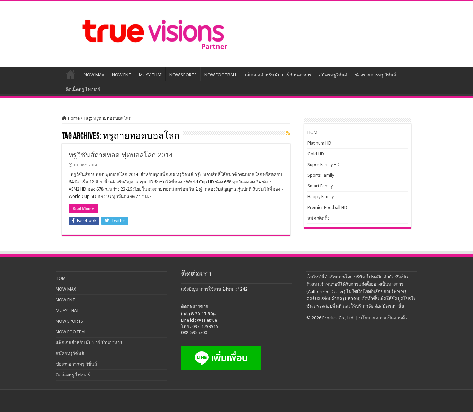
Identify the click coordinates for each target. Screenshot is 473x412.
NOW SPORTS (183, 74)
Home (73, 118)
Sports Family (320, 175)
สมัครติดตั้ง (318, 218)
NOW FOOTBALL (220, 74)
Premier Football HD (327, 207)
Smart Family (320, 186)
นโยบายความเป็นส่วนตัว (383, 317)
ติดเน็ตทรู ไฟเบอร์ (83, 89)
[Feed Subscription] (288, 133)
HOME (71, 74)
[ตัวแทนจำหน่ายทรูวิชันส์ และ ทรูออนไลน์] (153, 32)
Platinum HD (319, 143)
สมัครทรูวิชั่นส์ (333, 74)
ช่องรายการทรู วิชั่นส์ (375, 74)
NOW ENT (121, 74)
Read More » (83, 208)
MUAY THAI (150, 74)
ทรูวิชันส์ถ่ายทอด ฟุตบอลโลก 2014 (121, 155)
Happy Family (320, 196)
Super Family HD (323, 164)
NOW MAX (94, 74)
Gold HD (315, 153)
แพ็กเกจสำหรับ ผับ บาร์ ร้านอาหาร (278, 74)
